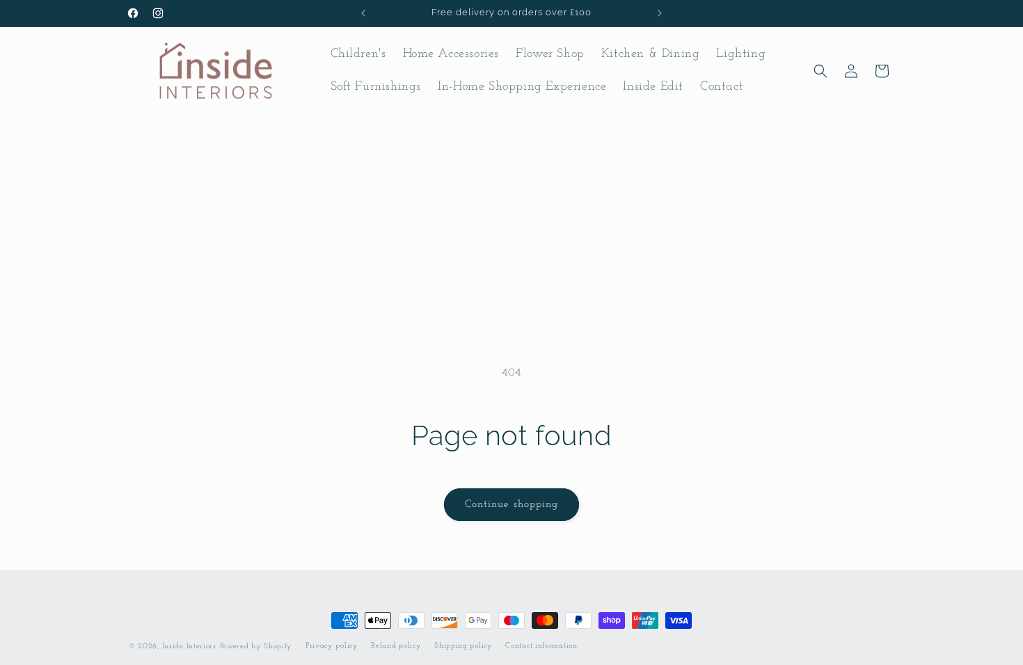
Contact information (541, 646)
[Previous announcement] (363, 13)
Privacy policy (332, 646)
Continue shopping (511, 504)
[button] (820, 71)
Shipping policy (463, 646)
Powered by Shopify (256, 646)
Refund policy (396, 646)
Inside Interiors (189, 646)
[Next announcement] (659, 13)
